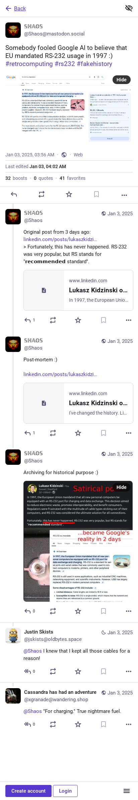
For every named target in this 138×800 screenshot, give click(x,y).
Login (65, 791)
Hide (122, 79)
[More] (124, 195)
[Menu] (127, 791)
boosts (16, 178)
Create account (28, 791)
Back (20, 8)
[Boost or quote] (42, 194)
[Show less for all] (129, 8)
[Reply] (14, 194)
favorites (72, 178)
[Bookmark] (96, 194)
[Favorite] (69, 194)
